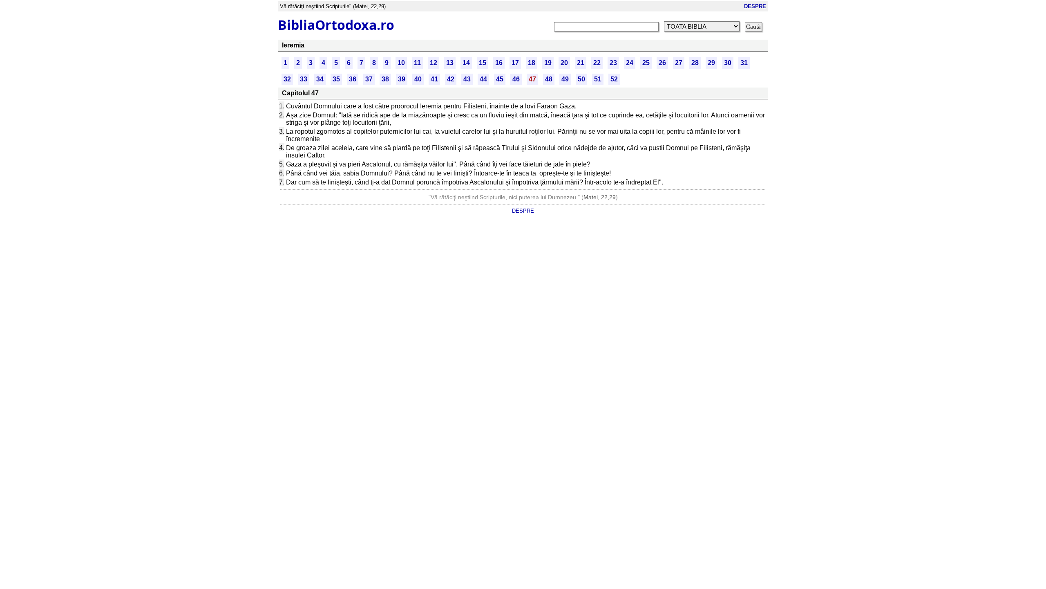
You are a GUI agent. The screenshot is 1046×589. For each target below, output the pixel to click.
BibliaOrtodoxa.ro (336, 25)
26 (662, 62)
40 (418, 79)
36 (352, 79)
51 (597, 79)
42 (450, 79)
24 (629, 62)
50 (581, 79)
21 (580, 62)
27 (678, 62)
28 (695, 62)
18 (531, 62)
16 (499, 62)
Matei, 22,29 (599, 197)
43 (467, 79)
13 (450, 62)
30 (727, 62)
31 (744, 62)
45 (499, 79)
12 (433, 62)
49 (565, 79)
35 (336, 79)
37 (369, 79)
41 (434, 79)
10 (401, 62)
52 (614, 79)
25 (646, 62)
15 (482, 62)
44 (483, 79)
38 (385, 79)
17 (515, 62)
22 (597, 62)
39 (401, 79)
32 (287, 79)
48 (548, 79)
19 (548, 62)
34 (320, 79)
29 (711, 62)
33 (303, 79)
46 (516, 79)
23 (613, 62)
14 (466, 62)
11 (417, 62)
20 (564, 62)
